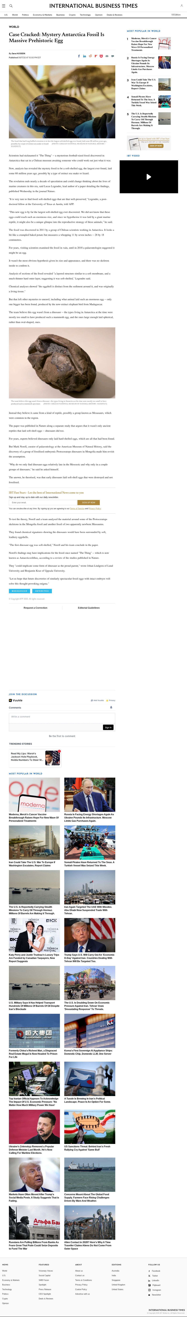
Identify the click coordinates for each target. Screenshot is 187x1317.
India (114, 1275)
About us (79, 1271)
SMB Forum (44, 1280)
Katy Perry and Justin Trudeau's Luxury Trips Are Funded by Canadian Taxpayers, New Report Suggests (34, 958)
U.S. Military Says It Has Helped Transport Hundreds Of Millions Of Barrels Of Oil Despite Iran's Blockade (34, 1005)
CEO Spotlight (45, 1294)
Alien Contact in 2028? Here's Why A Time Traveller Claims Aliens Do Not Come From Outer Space (87, 1245)
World (15, 14)
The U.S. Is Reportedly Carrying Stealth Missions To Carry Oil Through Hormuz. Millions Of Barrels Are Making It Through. (32, 910)
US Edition (176, 15)
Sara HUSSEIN (18, 53)
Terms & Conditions (83, 1280)
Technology (85, 14)
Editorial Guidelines (89, 608)
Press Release (45, 1289)
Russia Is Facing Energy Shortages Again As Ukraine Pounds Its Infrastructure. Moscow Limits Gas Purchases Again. (89, 817)
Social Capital (44, 1275)
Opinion (98, 14)
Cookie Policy (81, 1289)
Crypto (72, 14)
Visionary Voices (46, 1271)
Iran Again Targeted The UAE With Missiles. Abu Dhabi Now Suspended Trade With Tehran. (88, 910)
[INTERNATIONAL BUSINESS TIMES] (93, 6)
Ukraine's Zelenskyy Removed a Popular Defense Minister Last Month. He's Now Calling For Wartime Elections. (31, 1149)
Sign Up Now (156, 146)
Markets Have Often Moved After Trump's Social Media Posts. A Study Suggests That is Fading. (34, 1197)
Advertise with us (82, 1294)
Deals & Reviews (114, 14)
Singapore (116, 1280)
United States (117, 1289)
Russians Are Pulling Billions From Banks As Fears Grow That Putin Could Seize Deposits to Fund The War (34, 1245)
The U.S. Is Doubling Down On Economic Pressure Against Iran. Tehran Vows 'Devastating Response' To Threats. (87, 1005)
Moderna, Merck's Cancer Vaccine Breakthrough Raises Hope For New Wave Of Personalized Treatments (34, 817)
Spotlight (42, 1285)
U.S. (6, 14)
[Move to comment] (112, 56)
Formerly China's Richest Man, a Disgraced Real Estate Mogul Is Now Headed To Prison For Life (33, 1053)
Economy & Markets (42, 14)
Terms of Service (77, 508)
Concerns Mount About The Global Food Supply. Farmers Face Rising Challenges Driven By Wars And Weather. (86, 1197)
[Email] (107, 56)
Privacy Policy (95, 508)
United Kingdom (118, 1285)
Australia (115, 1271)
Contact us (79, 1275)
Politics (25, 14)
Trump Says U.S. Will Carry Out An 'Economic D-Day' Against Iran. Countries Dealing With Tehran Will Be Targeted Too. (89, 958)
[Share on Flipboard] (96, 56)
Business (60, 14)
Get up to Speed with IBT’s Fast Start (153, 139)
